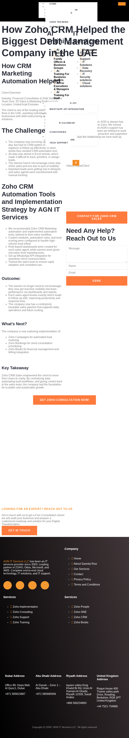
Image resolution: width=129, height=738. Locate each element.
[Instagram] (32, 585)
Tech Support (59, 143)
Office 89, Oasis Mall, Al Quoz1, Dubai (17, 687)
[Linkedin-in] (45, 585)
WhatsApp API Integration (67, 109)
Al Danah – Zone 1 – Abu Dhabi (48, 687)
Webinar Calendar (62, 123)
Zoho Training (59, 22)
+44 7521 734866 (107, 706)
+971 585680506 (46, 693)
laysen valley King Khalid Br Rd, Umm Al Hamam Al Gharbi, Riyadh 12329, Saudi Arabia (79, 691)
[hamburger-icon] (122, 4)
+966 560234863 (76, 703)
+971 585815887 (15, 693)
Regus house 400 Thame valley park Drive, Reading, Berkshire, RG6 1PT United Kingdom (109, 694)
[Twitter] (20, 585)
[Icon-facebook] (7, 585)
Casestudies (58, 132)
